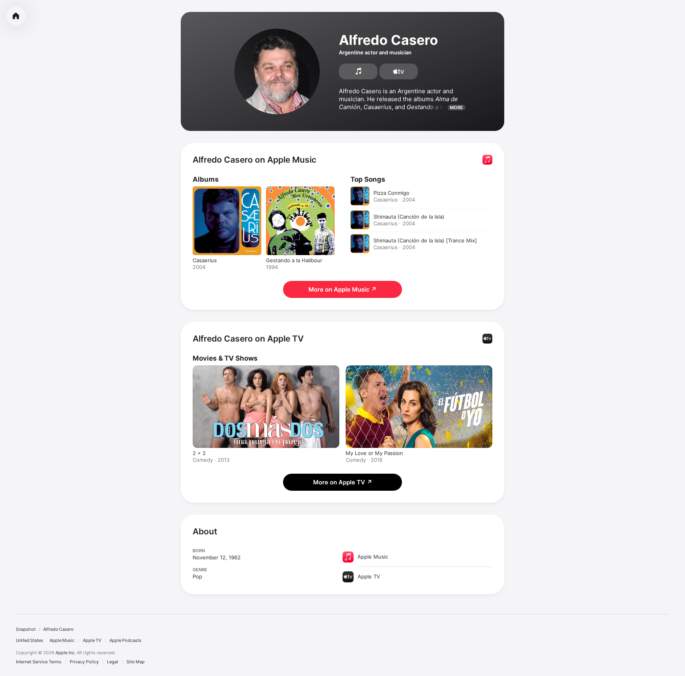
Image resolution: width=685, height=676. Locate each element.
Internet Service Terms (38, 662)
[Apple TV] (398, 71)
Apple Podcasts (125, 640)
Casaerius (205, 189)
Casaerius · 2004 (394, 199)
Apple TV (92, 640)
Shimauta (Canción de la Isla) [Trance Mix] (425, 240)
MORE (456, 107)
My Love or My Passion (374, 453)
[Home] (15, 15)
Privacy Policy (84, 662)
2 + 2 (199, 453)
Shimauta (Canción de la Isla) (408, 216)
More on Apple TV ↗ (342, 482)
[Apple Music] (358, 71)
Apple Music (62, 640)
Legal (112, 662)
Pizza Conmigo (391, 193)
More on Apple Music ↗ (342, 289)
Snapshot (26, 629)
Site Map (135, 662)
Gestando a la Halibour (294, 189)
